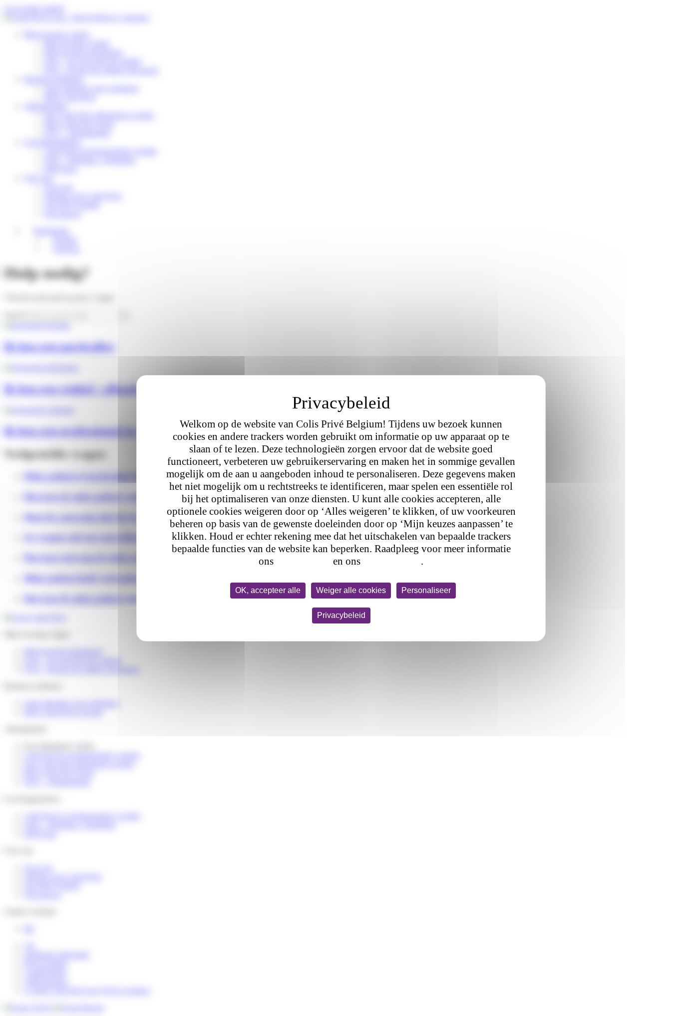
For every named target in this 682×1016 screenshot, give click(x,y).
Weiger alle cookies (351, 590)
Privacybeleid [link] (341, 615)
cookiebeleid (303, 561)
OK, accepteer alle (268, 590)
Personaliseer (426, 590)
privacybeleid (392, 561)
